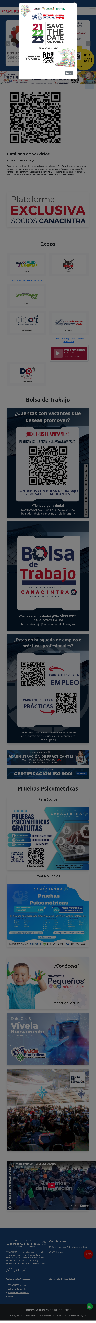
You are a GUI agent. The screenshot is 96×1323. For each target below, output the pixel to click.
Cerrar (69, 73)
